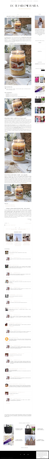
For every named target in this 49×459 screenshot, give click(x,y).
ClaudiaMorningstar (13, 353)
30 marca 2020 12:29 (15, 251)
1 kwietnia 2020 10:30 (17, 376)
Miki (10, 337)
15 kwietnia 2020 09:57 (17, 398)
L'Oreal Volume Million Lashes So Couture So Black (39, 94)
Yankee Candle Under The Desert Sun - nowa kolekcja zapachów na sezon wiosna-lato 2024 (26, 243)
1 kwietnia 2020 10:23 (17, 287)
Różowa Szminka (12, 280)
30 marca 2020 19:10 (18, 323)
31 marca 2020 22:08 (21, 353)
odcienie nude (12, 323)
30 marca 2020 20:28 (14, 337)
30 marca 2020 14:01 (19, 280)
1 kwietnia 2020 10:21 (17, 257)
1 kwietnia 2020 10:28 (17, 345)
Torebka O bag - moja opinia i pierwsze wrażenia (40, 104)
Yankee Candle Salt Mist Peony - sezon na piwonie (11, 229)
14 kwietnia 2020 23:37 (21, 392)
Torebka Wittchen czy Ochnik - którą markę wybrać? (19, 429)
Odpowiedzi (8, 255)
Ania (11, 257)
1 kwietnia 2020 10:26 (17, 330)
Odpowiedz (8, 262)
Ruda (10, 251)
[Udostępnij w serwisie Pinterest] (30, 223)
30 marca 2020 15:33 (19, 294)
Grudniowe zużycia (39, 114)
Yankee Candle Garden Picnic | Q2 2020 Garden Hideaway (24, 229)
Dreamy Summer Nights (27, 128)
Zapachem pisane (12, 294)
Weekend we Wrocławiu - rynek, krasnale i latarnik (40, 440)
